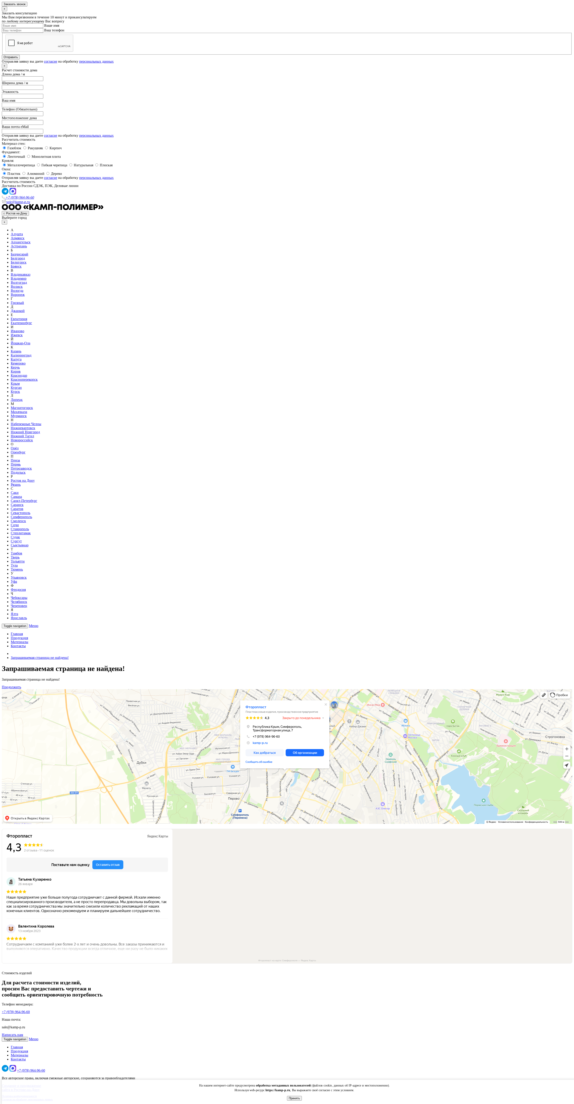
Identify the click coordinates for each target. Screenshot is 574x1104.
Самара (16, 497)
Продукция (19, 638)
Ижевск (17, 335)
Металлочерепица (21, 165)
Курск (15, 392)
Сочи (15, 525)
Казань (16, 351)
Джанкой (18, 311)
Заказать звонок (15, 4)
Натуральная (83, 165)
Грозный (17, 303)
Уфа (14, 581)
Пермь (16, 464)
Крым (15, 383)
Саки (15, 493)
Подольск (18, 472)
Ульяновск (19, 577)
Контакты (18, 646)
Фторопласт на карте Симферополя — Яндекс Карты (287, 960)
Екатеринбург (21, 323)
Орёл (15, 448)
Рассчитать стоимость (18, 139)
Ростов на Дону (23, 480)
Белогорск (18, 262)
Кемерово (18, 363)
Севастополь (20, 513)
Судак (15, 537)
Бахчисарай (19, 254)
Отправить (11, 57)
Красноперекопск (24, 379)
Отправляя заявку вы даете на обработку (58, 61)
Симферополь (21, 517)
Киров (16, 371)
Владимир (18, 278)
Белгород (18, 258)
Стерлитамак (21, 533)
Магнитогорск (22, 408)
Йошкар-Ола (20, 343)
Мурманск (19, 416)
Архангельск (20, 242)
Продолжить (11, 687)
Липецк (17, 400)
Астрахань (19, 246)
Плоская (106, 165)
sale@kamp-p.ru (18, 202)
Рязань (16, 484)
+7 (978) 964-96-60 (19, 197)
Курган (16, 387)
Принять (294, 1098)
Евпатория (19, 319)
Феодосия (18, 590)
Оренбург (18, 452)
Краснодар (19, 375)
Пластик (13, 174)
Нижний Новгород (25, 432)
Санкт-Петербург (24, 501)
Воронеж (18, 295)
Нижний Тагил (22, 436)
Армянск (17, 238)
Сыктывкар (19, 545)
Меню (33, 626)
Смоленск (18, 521)
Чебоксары (19, 598)
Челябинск (19, 602)
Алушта (17, 234)
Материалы (19, 642)
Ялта (14, 614)
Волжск (17, 286)
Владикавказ (20, 274)
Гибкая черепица (54, 165)
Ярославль (19, 618)
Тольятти (18, 561)
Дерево (56, 174)
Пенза (15, 460)
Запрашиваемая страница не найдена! (40, 658)
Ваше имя (51, 25)
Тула (14, 565)
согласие (50, 61)
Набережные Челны (26, 424)
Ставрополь (20, 529)
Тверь (15, 557)
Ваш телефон (54, 30)
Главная (17, 634)
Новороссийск (22, 440)
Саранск (17, 505)
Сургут (16, 541)
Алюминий (35, 174)
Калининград (21, 355)
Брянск (16, 266)
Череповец (19, 606)
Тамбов (16, 553)
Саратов (17, 509)
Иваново (17, 331)
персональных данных (96, 61)
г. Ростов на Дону (15, 213)
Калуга (16, 359)
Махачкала (19, 412)
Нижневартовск (23, 428)
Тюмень (17, 569)
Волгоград (19, 282)
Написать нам (12, 1035)
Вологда (17, 290)
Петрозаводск (21, 468)
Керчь (15, 367)
